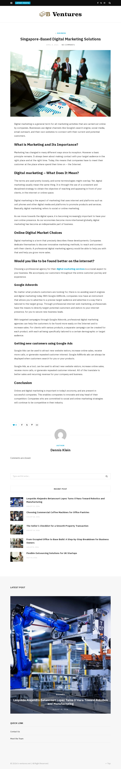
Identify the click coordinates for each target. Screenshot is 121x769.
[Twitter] (27, 425)
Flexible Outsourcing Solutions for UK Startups (51, 553)
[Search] (110, 3)
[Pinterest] (32, 425)
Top (109, 763)
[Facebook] (22, 425)
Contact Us (15, 731)
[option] (60, 655)
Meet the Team (16, 738)
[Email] (37, 425)
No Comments (68, 45)
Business (61, 33)
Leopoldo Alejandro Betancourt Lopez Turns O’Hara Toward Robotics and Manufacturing (60, 702)
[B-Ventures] (60, 14)
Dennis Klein (60, 450)
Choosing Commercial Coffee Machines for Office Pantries (57, 3)
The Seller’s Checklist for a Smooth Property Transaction (57, 525)
